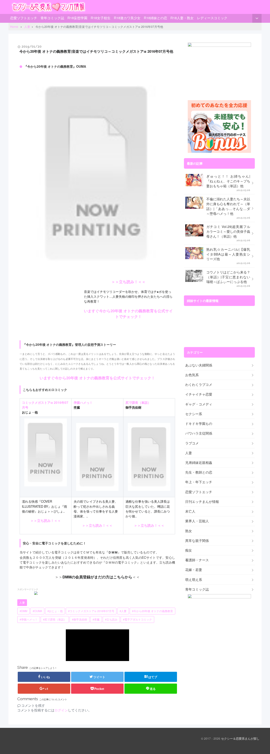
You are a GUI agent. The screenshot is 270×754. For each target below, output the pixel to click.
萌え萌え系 (193, 579)
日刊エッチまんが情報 (202, 501)
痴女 (188, 550)
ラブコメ (192, 443)
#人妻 (123, 611)
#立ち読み (111, 619)
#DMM (23, 611)
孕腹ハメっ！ (83, 402)
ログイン (61, 710)
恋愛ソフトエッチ (23, 17)
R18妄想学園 (77, 17)
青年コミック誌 (52, 17)
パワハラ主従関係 (198, 433)
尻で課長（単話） (138, 402)
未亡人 (190, 511)
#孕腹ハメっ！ (29, 619)
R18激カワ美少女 (127, 17)
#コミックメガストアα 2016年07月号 (91, 611)
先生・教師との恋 (198, 472)
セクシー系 (193, 414)
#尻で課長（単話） (54, 619)
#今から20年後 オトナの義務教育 (152, 611)
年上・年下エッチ (198, 482)
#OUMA (37, 611)
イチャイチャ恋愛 (198, 394)
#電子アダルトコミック (137, 619)
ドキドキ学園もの (198, 423)
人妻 (22, 603)
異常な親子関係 (197, 540)
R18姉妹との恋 (155, 17)
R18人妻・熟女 (182, 17)
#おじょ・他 (55, 611)
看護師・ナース (197, 560)
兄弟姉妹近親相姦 (198, 462)
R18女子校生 (101, 17)
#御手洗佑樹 (79, 619)
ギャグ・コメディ (198, 404)
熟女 (188, 531)
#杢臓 (96, 619)
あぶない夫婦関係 (198, 365)
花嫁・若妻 (193, 569)
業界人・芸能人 (197, 521)
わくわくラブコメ (198, 384)
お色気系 (192, 375)
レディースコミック (212, 17)
